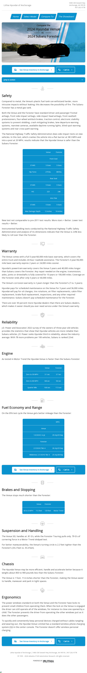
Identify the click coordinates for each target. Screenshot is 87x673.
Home (16, 16)
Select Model (30, 16)
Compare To (47, 16)
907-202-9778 (80, 7)
